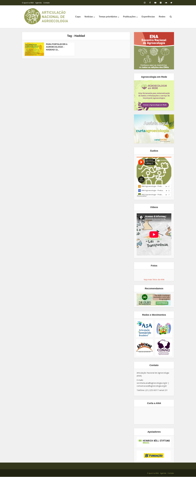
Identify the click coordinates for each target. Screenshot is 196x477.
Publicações (129, 17)
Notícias (89, 17)
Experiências (148, 17)
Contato (46, 2)
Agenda (38, 2)
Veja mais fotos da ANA (154, 279)
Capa (78, 17)
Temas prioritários (108, 17)
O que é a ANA (28, 2)
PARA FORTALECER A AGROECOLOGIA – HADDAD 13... (56, 47)
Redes (162, 17)
